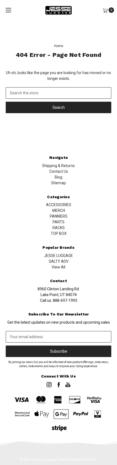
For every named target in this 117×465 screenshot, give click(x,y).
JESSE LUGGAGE (58, 255)
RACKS (59, 228)
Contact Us (58, 171)
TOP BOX (59, 233)
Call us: (58, 300)
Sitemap (58, 183)
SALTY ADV (59, 261)
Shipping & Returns (58, 165)
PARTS (58, 222)
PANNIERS (58, 216)
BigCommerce (86, 459)
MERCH (58, 210)
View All (58, 267)
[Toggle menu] (8, 10)
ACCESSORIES (58, 205)
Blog (58, 177)
